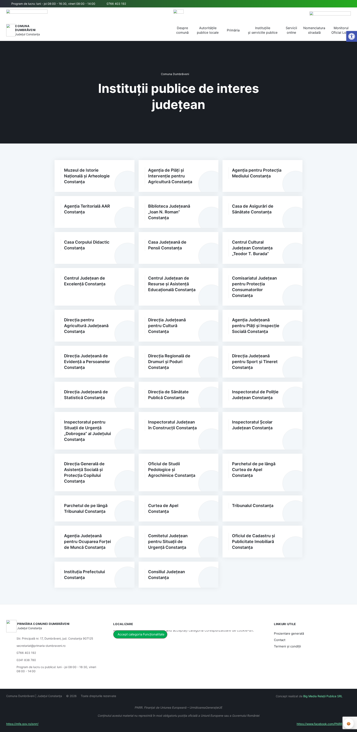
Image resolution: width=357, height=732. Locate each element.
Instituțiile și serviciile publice (262, 30)
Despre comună (182, 30)
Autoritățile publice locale (208, 30)
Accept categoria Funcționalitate (141, 634)
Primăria (233, 30)
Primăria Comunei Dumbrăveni (43, 624)
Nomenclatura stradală (314, 30)
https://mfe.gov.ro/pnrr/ (22, 724)
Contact (279, 640)
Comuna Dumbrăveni (175, 74)
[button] (333, 3)
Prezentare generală (289, 633)
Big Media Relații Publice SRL (323, 696)
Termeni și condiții (287, 646)
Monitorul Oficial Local (341, 30)
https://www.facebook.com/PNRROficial (324, 724)
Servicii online (291, 30)
